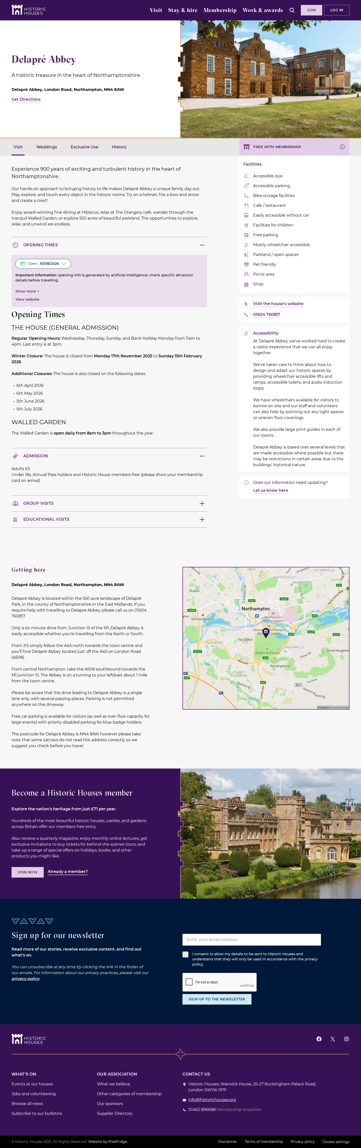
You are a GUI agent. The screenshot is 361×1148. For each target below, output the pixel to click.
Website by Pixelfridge (107, 1141)
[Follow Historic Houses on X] (333, 1039)
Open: (43, 263)
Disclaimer (227, 1141)
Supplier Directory (115, 1113)
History (119, 147)
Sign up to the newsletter (217, 999)
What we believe (113, 1084)
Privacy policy (303, 1141)
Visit (156, 11)
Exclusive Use (84, 147)
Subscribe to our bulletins (37, 1113)
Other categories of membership (129, 1094)
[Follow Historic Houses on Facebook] (319, 1039)
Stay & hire (183, 11)
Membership (220, 11)
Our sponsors (110, 1103)
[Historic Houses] (29, 10)
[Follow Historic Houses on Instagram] (346, 1039)
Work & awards (263, 11)
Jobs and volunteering (34, 1094)
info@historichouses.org (212, 1099)
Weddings (46, 147)
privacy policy (25, 978)
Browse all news (27, 1103)
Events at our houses (32, 1084)
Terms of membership (264, 1141)
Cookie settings (336, 1142)
